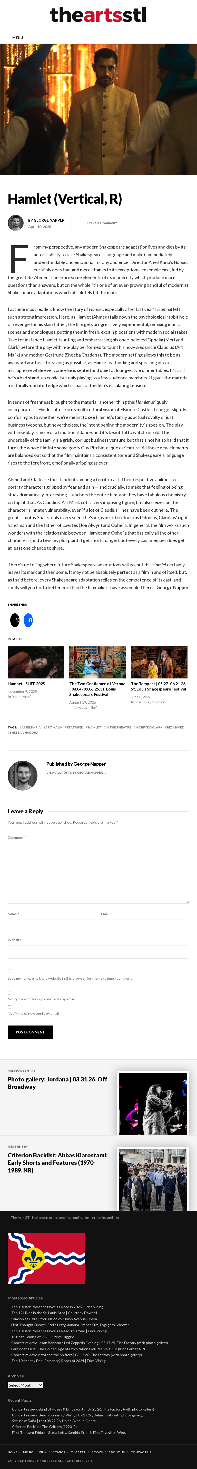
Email (106, 914)
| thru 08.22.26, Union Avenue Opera (54, 1420)
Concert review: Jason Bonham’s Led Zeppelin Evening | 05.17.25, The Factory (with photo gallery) (89, 1342)
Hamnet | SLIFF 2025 (26, 683)
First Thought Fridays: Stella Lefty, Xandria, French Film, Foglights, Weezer (70, 1325)
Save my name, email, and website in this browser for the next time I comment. (70, 978)
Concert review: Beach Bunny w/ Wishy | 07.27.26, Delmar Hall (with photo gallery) (77, 1415)
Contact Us (141, 1452)
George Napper (49, 220)
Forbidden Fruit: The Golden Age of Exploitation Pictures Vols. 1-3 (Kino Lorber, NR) (78, 1349)
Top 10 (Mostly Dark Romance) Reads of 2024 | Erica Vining (58, 1360)
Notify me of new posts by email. (34, 1013)
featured (75, 727)
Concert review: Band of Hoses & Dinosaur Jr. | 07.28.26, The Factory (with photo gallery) (83, 1409)
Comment (17, 837)
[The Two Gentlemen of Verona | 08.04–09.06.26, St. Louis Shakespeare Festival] (97, 662)
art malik (53, 727)
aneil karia (31, 727)
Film (42, 1452)
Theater (78, 1452)
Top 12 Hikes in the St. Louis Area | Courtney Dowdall (54, 1312)
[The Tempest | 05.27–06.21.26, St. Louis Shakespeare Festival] (159, 662)
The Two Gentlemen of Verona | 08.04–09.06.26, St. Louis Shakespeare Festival (97, 689)
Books (97, 1452)
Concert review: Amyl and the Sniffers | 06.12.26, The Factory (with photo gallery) (76, 1355)
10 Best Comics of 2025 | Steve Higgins (43, 1337)
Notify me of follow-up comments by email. (41, 999)
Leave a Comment (102, 223)
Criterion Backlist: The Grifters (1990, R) (44, 1426)
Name (13, 914)
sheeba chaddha (24, 732)
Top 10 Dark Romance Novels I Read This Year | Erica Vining (59, 1331)
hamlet (94, 727)
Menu (17, 38)
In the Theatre (118, 727)
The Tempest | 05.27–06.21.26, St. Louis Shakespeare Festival (158, 686)
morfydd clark (149, 727)
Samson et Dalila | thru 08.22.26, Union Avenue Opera (54, 1319)
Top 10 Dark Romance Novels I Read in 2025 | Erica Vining (57, 1307)
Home (12, 1452)
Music (28, 1452)
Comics (58, 1452)
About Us (117, 1452)
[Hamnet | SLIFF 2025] (36, 662)
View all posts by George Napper (74, 772)
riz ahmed (175, 727)
